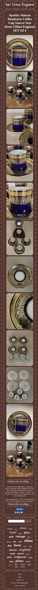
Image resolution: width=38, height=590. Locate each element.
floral (29, 564)
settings (22, 567)
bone (17, 545)
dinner (13, 550)
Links (20, 577)
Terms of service (19, 585)
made (12, 553)
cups (30, 546)
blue (11, 561)
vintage (20, 536)
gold (11, 536)
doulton (16, 529)
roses (16, 567)
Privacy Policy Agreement (19, 583)
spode (20, 533)
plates (20, 561)
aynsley (10, 564)
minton (28, 554)
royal (12, 532)
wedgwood (20, 556)
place (9, 557)
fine (10, 545)
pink (14, 542)
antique (23, 564)
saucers (25, 546)
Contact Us (19, 580)
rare (16, 564)
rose (20, 541)
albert (23, 528)
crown (30, 557)
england (25, 550)
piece (27, 532)
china (28, 541)
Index (20, 574)
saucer (20, 553)
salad (28, 561)
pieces (9, 542)
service (30, 529)
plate (29, 537)
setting (9, 529)
